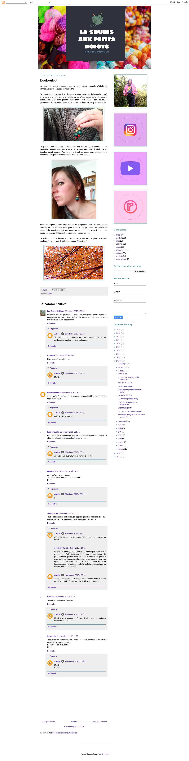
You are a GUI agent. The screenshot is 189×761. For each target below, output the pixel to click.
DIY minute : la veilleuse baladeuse (127, 403)
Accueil (74, 722)
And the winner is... (125, 383)
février (121, 446)
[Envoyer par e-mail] (53, 289)
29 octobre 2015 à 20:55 (68, 513)
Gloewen (50, 597)
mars (120, 442)
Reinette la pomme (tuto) (128, 399)
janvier (121, 449)
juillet (120, 428)
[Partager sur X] (58, 289)
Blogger (105, 754)
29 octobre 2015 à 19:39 (68, 471)
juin (120, 432)
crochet (119, 238)
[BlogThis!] (55, 289)
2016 (118, 357)
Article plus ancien (99, 722)
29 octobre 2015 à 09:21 (65, 355)
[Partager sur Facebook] (61, 289)
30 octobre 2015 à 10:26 (65, 597)
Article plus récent (48, 722)
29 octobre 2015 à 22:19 (74, 413)
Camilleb (51, 355)
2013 (118, 457)
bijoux (50, 293)
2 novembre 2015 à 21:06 (67, 636)
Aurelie (57, 334)
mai (120, 435)
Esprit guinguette (125, 408)
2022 (118, 337)
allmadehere (52, 471)
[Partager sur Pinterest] (64, 289)
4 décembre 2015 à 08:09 (75, 661)
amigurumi (120, 250)
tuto (117, 241)
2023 (118, 333)
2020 (118, 344)
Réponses (54, 329)
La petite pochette (125, 395)
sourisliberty (52, 513)
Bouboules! (122, 374)
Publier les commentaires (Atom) (64, 733)
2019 (118, 347)
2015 (118, 361)
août (120, 425)
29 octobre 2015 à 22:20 (74, 494)
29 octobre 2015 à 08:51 (75, 311)
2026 (118, 330)
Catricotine (52, 636)
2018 (118, 350)
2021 (118, 340)
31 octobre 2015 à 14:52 (75, 548)
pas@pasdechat (54, 392)
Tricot (118, 235)
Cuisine (119, 244)
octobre (121, 371)
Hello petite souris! (125, 386)
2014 (118, 453)
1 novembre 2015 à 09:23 (75, 575)
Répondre (51, 323)
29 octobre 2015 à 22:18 (74, 334)
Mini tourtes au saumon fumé (129, 411)
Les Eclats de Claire (55, 311)
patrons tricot (121, 259)
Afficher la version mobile (74, 726)
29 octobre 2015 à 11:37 (71, 392)
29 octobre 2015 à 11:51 (70, 432)
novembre (122, 367)
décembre (122, 364)
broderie (119, 256)
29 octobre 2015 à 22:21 (74, 534)
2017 (118, 354)
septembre (122, 421)
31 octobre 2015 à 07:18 (74, 615)
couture (119, 253)
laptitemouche (53, 432)
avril (120, 439)
